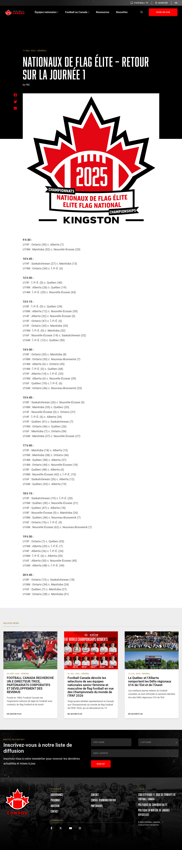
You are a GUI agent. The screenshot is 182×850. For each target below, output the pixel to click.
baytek (156, 825)
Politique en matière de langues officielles (154, 812)
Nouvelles (122, 12)
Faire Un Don (163, 12)
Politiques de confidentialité (152, 804)
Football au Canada (76, 12)
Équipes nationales (45, 12)
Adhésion (55, 806)
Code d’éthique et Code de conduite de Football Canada (157, 797)
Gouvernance (57, 794)
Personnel (56, 800)
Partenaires (97, 806)
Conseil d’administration (103, 800)
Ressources (102, 12)
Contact (54, 811)
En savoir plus (14, 714)
